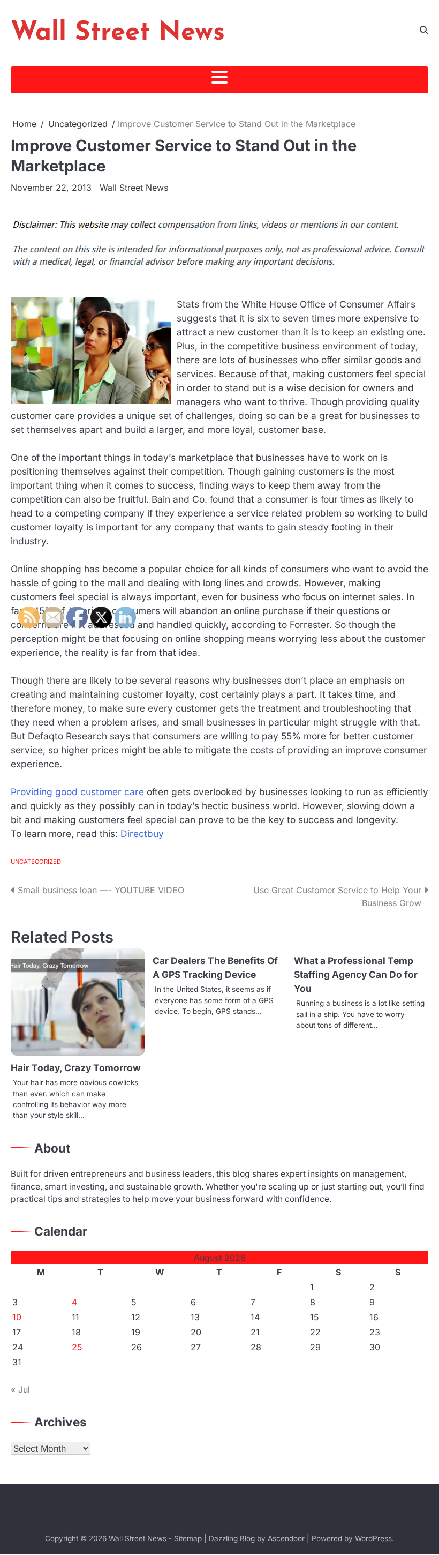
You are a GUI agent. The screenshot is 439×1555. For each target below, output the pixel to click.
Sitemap (188, 1538)
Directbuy (142, 833)
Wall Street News (118, 33)
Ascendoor (286, 1538)
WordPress (373, 1538)
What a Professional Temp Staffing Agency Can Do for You (356, 974)
